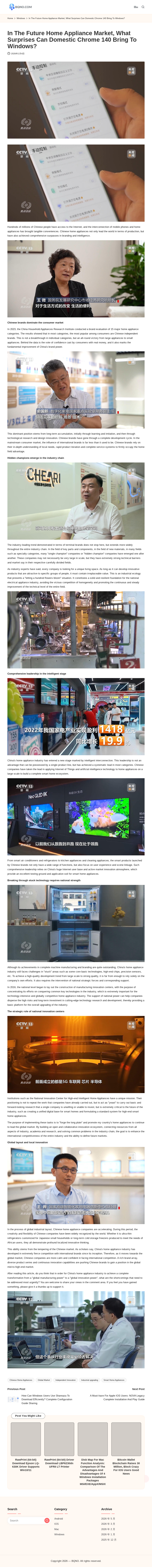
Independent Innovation (66, 1380)
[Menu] (136, 7)
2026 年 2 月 (108, 1529)
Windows (59, 1534)
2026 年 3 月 (108, 1523)
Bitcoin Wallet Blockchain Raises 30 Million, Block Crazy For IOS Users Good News (126, 1466)
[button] (47, 1520)
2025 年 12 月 (109, 1539)
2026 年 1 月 (108, 1534)
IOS (56, 1523)
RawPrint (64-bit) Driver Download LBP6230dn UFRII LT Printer (59, 1463)
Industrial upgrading (89, 1380)
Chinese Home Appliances (21, 1380)
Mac (56, 1529)
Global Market (44, 1380)
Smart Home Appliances (114, 1380)
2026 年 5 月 (108, 1518)
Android (58, 1518)
